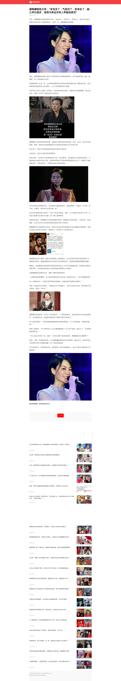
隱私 (42, 675)
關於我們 (31, 675)
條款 (40, 675)
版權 (44, 675)
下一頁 (60, 415)
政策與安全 (36, 675)
